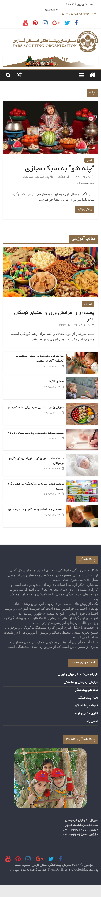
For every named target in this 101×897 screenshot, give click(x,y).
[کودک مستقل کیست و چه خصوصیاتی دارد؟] (82, 431)
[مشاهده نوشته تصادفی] (19, 75)
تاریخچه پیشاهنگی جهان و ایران (78, 674)
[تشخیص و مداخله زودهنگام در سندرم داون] (82, 508)
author (61, 177)
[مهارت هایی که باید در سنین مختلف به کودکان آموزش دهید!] (82, 354)
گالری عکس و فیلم (86, 713)
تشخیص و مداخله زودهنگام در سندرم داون (36, 509)
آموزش (88, 304)
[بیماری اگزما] (82, 380)
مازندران (82, 183)
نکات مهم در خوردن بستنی (79, 15)
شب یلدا (39, 177)
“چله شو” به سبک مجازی (59, 169)
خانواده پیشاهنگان (86, 706)
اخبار (89, 160)
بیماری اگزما (56, 382)
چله (47, 177)
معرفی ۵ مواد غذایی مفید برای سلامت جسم (36, 407)
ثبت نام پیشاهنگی (86, 690)
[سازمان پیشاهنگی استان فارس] (92, 75)
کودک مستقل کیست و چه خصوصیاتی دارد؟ (36, 433)
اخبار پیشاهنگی (88, 698)
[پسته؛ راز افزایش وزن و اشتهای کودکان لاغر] (50, 250)
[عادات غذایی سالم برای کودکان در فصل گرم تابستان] (82, 482)
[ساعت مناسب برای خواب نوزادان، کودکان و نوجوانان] (82, 456)
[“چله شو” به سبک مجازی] (50, 104)
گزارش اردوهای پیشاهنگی (81, 682)
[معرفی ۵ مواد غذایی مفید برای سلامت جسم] (82, 405)
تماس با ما (92, 721)
